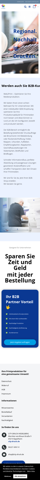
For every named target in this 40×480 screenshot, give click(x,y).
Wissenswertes (8, 408)
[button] (26, 471)
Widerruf (5, 385)
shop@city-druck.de (16, 454)
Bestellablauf (7, 412)
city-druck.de (14, 441)
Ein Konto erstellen (31, 2)
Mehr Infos (31, 471)
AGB (3, 389)
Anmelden (20, 2)
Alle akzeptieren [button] (20, 476)
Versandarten (7, 416)
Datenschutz (6, 381)
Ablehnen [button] (7, 476)
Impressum (6, 393)
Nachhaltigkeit (7, 420)
